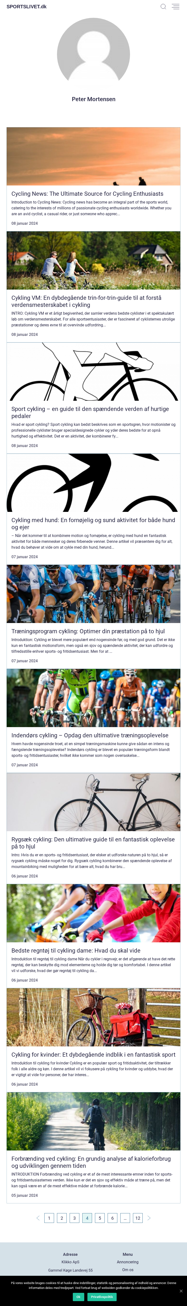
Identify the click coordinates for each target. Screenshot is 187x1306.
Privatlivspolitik (102, 1297)
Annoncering (128, 1262)
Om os (127, 1269)
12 (137, 1218)
